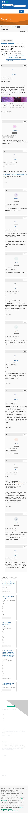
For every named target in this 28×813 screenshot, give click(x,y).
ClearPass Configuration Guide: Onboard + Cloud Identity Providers (8, 583)
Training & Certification (7, 782)
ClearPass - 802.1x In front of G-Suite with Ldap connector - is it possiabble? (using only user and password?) (8, 653)
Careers (3, 759)
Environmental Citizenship (8, 763)
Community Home (5, 26)
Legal (3, 770)
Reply (3, 78)
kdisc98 (5, 659)
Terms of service (5, 768)
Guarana (6, 626)
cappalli (15, 130)
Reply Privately (9, 78)
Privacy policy (5, 765)
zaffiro (14, 74)
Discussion (15, 26)
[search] (11, 5)
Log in (21, 11)
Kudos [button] (25, 65)
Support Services (6, 777)
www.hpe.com (19, 483)
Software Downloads (6, 784)
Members (4, 29)
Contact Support (5, 780)
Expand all (4, 43)
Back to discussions (7, 40)
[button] (26, 788)
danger (5, 687)
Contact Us (4, 761)
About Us (4, 757)
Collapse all (11, 43)
